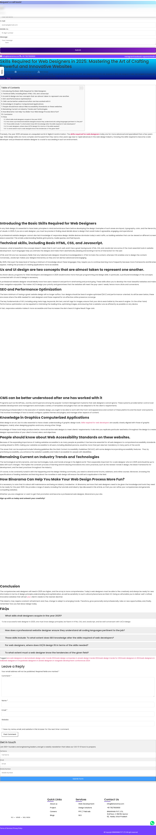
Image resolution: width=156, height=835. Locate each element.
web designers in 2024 (131, 658)
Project (53, 807)
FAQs (5, 117)
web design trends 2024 (89, 658)
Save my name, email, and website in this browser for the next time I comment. (36, 729)
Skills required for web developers (95, 422)
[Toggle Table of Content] (80, 88)
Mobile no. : (4, 29)
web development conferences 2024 (74, 660)
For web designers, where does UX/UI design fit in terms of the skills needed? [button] (46, 645)
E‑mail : (3, 21)
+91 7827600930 (113, 807)
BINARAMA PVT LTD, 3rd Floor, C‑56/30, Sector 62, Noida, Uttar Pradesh (117, 814)
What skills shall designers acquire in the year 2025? (24, 119)
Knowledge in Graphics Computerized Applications (23, 104)
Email (4, 710)
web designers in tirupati (14, 660)
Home (2, 78)
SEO (80, 815)
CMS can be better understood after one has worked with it (26, 101)
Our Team (96, 10)
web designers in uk (32, 660)
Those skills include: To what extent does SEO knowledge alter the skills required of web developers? (41, 124)
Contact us (83, 10)
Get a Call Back (146, 10)
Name (5, 700)
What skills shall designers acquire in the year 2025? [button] (33, 615)
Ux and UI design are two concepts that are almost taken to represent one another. (36, 96)
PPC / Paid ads (84, 811)
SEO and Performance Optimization (17, 99)
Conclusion (8, 114)
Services (63, 10)
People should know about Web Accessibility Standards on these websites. (32, 107)
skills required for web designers (84, 134)
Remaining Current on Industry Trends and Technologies (25, 109)
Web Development (86, 804)
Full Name (3, 751)
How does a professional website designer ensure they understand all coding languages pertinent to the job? (44, 122)
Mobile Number (5, 769)
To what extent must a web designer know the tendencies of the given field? (32, 129)
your (29, 597)
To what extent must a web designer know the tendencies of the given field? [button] (47, 652)
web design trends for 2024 (110, 658)
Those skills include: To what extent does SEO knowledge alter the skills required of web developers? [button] (59, 637)
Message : (4, 37)
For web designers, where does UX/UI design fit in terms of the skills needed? (33, 126)
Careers (106, 10)
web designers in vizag (49, 660)
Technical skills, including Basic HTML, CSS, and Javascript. (26, 94)
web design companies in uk (67, 658)
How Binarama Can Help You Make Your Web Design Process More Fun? (31, 112)
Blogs (72, 10)
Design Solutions (85, 807)
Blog (8, 78)
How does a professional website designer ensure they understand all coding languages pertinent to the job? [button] (65, 630)
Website (5, 720)
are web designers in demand (19, 658)
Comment (6, 676)
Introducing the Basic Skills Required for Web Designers (24, 91)
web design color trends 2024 (43, 658)
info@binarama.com (115, 804)
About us (52, 10)
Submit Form (78, 779)
